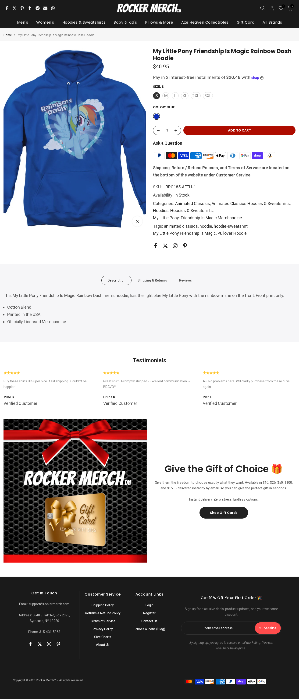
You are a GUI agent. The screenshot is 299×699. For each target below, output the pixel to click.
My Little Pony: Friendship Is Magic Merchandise (197, 217)
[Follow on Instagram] (175, 246)
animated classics (181, 226)
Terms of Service (102, 621)
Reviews (185, 280)
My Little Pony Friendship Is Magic (184, 233)
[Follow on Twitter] (165, 246)
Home (8, 35)
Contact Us (149, 621)
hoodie (205, 226)
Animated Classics (192, 203)
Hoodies (161, 210)
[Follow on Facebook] (155, 246)
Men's (22, 22)
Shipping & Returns (152, 280)
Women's (45, 22)
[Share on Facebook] (7, 8)
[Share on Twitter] (14, 8)
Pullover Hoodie (232, 233)
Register (149, 613)
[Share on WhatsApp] (53, 8)
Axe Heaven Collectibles (204, 22)
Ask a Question (167, 143)
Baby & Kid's (125, 22)
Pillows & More (159, 22)
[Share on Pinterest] (22, 8)
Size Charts (102, 637)
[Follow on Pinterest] (185, 246)
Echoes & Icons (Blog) (149, 629)
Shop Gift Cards (224, 512)
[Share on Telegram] (38, 8)
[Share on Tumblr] (30, 8)
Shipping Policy (103, 605)
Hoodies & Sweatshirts (84, 22)
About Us (103, 645)
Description (116, 280)
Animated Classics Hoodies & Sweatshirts (251, 203)
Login (149, 605)
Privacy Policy (103, 629)
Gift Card (246, 22)
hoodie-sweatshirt (231, 226)
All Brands (272, 22)
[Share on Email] (45, 8)
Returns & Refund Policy (103, 613)
